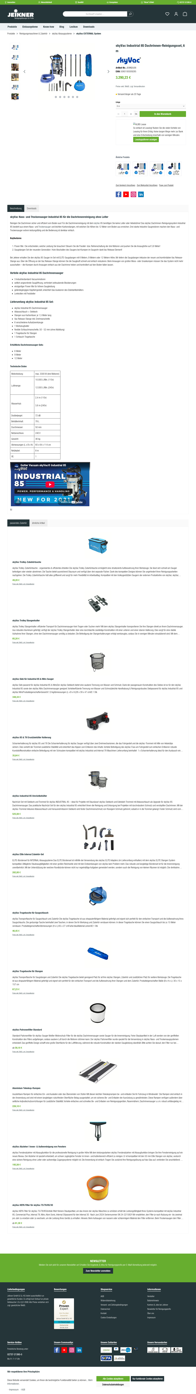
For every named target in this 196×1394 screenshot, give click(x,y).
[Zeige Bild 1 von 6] (56, 97)
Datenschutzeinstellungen (113, 1384)
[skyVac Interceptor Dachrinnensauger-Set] (123, 168)
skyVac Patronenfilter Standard (27, 1029)
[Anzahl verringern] (118, 114)
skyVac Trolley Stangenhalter (26, 620)
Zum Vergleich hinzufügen (125, 185)
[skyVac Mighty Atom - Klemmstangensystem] (174, 168)
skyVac (97, 223)
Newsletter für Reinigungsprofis (159, 1309)
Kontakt (104, 1313)
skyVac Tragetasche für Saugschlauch (30, 912)
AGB (102, 1296)
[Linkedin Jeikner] (141, 194)
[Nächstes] (108, 71)
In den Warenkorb (162, 113)
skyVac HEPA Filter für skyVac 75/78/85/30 (32, 1205)
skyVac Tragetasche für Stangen (27, 971)
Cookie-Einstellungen (109, 1317)
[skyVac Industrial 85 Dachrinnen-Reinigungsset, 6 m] (66, 71)
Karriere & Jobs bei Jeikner (157, 1305)
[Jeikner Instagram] (134, 194)
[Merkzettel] (167, 14)
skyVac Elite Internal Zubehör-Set (28, 854)
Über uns (150, 1313)
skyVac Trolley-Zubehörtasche (26, 562)
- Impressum (13, 1389)
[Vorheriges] (25, 71)
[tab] (15, 208)
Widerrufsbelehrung (108, 1300)
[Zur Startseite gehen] (20, 14)
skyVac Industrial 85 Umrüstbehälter (29, 795)
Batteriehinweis (153, 1300)
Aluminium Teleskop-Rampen (26, 1088)
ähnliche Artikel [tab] (38, 523)
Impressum (151, 1317)
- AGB (22, 1389)
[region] (60, 71)
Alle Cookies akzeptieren (113, 1378)
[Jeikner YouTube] (126, 194)
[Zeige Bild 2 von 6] (60, 97)
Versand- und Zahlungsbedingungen (114, 1305)
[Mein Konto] (176, 14)
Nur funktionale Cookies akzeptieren (148, 1378)
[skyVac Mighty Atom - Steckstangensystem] (140, 168)
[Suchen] (130, 14)
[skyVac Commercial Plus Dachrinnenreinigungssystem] (157, 168)
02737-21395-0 (185, 2)
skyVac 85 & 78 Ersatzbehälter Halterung (31, 737)
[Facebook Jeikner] (119, 194)
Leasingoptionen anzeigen (146, 139)
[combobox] (95, 14)
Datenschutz (105, 1309)
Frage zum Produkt (166, 185)
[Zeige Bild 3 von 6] (64, 97)
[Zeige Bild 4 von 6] (69, 97)
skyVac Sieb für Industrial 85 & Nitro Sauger (33, 679)
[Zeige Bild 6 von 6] (77, 97)
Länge (118, 102)
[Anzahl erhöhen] (131, 114)
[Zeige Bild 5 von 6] (73, 97)
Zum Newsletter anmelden (98, 1270)
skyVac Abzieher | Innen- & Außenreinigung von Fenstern (39, 1146)
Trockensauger (44, 226)
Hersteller (150, 1296)
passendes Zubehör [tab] (18, 523)
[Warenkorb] (185, 14)
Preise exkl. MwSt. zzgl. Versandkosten (130, 86)
